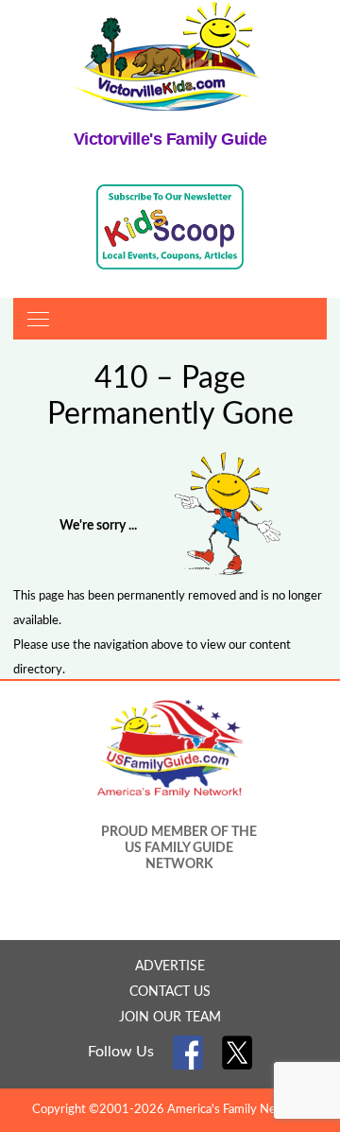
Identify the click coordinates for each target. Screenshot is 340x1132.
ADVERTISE (170, 966)
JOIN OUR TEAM (170, 1017)
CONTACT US (170, 992)
